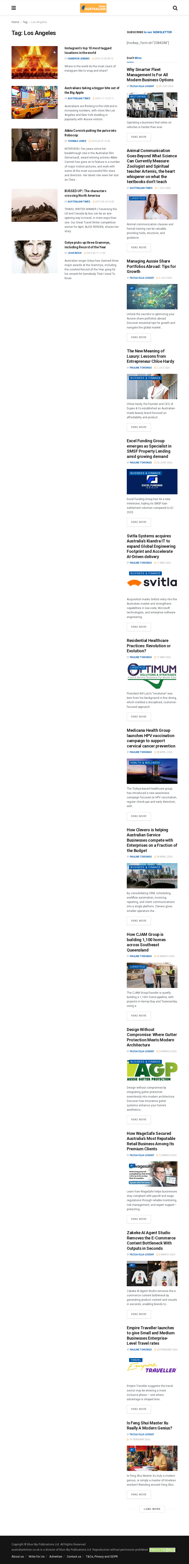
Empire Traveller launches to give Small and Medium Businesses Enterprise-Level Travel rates (150, 1335)
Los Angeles (39, 22)
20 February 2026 (166, 1349)
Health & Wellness (145, 762)
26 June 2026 (164, 462)
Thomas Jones (77, 141)
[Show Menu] (14, 8)
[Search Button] (175, 8)
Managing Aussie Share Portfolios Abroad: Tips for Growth (151, 266)
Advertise (55, 1556)
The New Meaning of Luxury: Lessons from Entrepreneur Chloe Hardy (150, 356)
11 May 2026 (163, 563)
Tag (25, 22)
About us (18, 1556)
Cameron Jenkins (79, 58)
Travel (135, 1360)
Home (15, 22)
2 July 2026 (165, 278)
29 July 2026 (165, 86)
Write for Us (36, 1556)
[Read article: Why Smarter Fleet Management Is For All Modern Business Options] (152, 105)
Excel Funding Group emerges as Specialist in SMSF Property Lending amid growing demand (149, 448)
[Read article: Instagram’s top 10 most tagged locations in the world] (35, 62)
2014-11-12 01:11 (104, 98)
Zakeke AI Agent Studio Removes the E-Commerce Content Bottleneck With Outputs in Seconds (151, 1240)
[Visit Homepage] (93, 8)
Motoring (138, 96)
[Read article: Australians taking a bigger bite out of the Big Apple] (35, 102)
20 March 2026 (167, 1051)
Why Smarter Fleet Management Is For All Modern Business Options (150, 74)
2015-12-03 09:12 (103, 58)
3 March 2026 (166, 1254)
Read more (141, 135)
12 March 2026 (167, 1155)
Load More (152, 1509)
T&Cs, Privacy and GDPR (102, 1556)
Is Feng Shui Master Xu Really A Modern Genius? (149, 1425)
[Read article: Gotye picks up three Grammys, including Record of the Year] (35, 256)
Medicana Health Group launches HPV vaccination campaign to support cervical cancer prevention (151, 738)
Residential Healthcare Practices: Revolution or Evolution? (149, 645)
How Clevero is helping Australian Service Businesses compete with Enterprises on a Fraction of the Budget (152, 840)
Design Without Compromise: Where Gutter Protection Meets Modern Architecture (152, 1037)
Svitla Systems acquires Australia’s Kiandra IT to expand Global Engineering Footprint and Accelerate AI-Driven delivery (151, 546)
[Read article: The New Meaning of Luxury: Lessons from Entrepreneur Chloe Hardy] (152, 386)
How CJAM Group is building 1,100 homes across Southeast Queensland (146, 942)
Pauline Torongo (141, 367)
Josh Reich (75, 253)
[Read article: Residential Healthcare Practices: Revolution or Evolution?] (152, 676)
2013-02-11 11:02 (95, 253)
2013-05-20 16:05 (104, 201)
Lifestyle (137, 198)
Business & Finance (145, 378)
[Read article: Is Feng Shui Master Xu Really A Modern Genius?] (152, 1458)
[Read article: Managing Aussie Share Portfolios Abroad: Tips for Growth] (152, 296)
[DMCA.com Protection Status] (163, 1549)
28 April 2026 (164, 752)
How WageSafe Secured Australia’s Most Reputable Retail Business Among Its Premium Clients (151, 1141)
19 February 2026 (139, 1439)
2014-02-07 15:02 (100, 141)
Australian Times (79, 98)
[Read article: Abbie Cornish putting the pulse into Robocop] (35, 145)
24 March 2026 (165, 956)
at (132, 288)
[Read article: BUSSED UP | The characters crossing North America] (35, 205)
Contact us (74, 1556)
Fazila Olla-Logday (142, 86)
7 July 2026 (164, 188)
